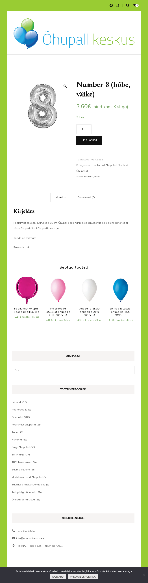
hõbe (97, 176)
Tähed (15, 432)
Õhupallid (82, 171)
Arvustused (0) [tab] (86, 197)
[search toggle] (127, 5)
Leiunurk (16, 402)
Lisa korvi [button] (27, 290)
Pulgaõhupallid (21, 447)
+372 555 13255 (25, 530)
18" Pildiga (18, 454)
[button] (65, 86)
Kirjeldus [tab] (61, 197)
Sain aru (58, 576)
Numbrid (123, 165)
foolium (88, 176)
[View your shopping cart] (134, 5)
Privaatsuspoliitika (83, 576)
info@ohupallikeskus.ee (30, 538)
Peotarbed (18, 409)
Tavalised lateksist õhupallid (28, 484)
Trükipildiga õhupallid (24, 492)
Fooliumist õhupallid (105, 165)
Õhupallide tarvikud (23, 499)
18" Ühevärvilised (22, 462)
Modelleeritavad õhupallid (27, 477)
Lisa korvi (89, 140)
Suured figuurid (21, 469)
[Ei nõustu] (143, 575)
